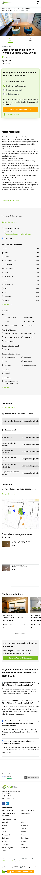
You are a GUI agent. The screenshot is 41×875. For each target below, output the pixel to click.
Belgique (5, 841)
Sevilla (11, 10)
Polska (22, 835)
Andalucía (4, 10)
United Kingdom (7, 848)
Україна (23, 832)
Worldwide (24, 848)
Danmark (5, 822)
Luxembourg (6, 844)
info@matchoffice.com (9, 796)
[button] (8, 543)
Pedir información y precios (16, 86)
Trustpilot (4, 122)
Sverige (4, 825)
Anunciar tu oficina (27, 810)
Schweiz (23, 828)
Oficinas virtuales (25, 8)
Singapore (24, 841)
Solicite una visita (12, 94)
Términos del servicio (25, 861)
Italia (22, 822)
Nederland (5, 838)
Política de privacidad (8, 861)
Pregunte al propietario (14, 90)
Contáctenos (25, 813)
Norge (4, 828)
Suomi (4, 832)
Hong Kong (24, 838)
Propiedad (16, 8)
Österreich (24, 825)
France (4, 851)
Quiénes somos (7, 810)
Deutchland (6, 835)
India (22, 844)
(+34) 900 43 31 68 (8, 798)
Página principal (6, 8)
